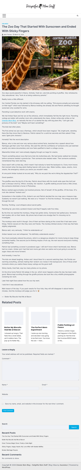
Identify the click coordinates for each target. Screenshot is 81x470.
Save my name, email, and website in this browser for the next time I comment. (34, 404)
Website (5, 394)
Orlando (5, 23)
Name (5, 385)
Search (4, 424)
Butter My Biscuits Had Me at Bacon (12, 328)
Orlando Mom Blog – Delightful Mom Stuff (31, 465)
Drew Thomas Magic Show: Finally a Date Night (17, 443)
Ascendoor (64, 465)
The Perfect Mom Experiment (39, 328)
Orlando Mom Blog (9, 120)
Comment (6, 359)
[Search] (77, 15)
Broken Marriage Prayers (10, 450)
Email (44, 385)
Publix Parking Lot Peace (66, 326)
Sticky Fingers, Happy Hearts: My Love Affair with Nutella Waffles (22, 446)
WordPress (6, 467)
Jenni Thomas (8, 34)
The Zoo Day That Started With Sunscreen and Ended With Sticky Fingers (25, 436)
